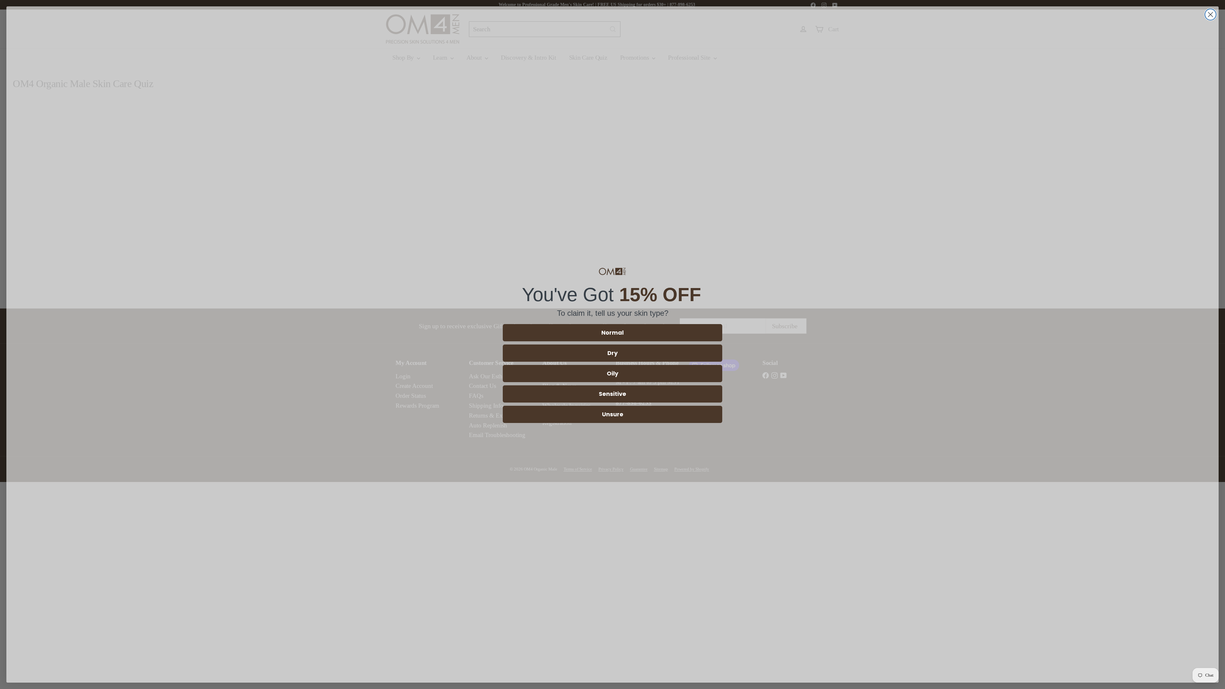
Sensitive (612, 394)
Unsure (612, 414)
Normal (612, 333)
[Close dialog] (1210, 14)
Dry (612, 353)
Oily (612, 373)
